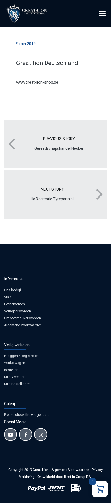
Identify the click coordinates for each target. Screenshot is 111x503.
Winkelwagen (14, 363)
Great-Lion (41, 470)
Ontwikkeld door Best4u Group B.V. (64, 477)
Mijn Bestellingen (17, 384)
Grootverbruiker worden (22, 318)
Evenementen (14, 304)
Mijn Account (14, 377)
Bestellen (11, 370)
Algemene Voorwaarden (23, 325)
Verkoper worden (17, 311)
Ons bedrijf (12, 290)
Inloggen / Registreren (21, 356)
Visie (8, 297)
